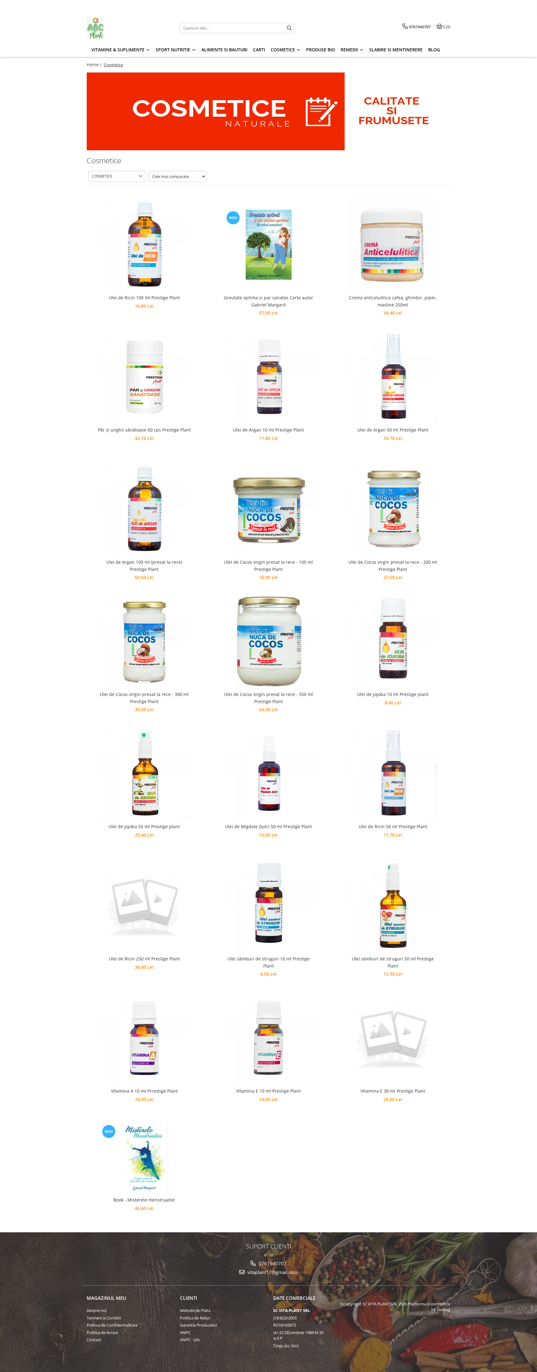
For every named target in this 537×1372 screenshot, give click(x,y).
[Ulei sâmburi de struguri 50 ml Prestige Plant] (392, 905)
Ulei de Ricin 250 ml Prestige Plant (144, 959)
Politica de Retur (195, 1318)
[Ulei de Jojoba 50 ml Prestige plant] (144, 773)
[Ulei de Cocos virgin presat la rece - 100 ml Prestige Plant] (268, 509)
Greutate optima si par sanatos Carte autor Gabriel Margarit (268, 301)
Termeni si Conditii (104, 1318)
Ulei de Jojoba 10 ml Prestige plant (393, 694)
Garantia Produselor (198, 1325)
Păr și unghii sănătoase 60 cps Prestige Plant (144, 430)
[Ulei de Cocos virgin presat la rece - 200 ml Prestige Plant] (392, 509)
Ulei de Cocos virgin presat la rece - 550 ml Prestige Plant (268, 697)
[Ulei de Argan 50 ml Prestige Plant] (392, 376)
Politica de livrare (102, 1332)
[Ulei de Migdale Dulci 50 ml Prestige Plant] (268, 773)
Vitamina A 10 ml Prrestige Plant (144, 1091)
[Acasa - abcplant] (125, 28)
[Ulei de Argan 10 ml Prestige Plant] (268, 376)
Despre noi (97, 1310)
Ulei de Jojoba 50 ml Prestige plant (144, 826)
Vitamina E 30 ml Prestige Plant (392, 1091)
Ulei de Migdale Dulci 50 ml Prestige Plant (268, 826)
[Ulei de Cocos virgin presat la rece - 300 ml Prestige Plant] (144, 641)
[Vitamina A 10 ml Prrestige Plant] (144, 1038)
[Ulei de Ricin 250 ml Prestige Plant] (144, 905)
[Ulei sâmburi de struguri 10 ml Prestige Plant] (268, 905)
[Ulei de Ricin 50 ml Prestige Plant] (392, 773)
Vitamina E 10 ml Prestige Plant (268, 1091)
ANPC (185, 1332)
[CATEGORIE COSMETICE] (268, 111)
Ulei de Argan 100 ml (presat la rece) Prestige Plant (144, 565)
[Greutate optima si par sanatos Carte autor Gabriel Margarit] (268, 245)
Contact (94, 1339)
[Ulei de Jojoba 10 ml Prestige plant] (392, 641)
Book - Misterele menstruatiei (144, 1200)
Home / (95, 65)
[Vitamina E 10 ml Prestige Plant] (268, 1038)
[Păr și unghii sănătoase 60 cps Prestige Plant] (144, 376)
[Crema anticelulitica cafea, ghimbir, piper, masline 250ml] (392, 244)
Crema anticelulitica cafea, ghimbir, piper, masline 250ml (393, 301)
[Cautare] (289, 28)
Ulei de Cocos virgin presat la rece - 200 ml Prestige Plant (392, 565)
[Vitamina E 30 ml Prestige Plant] (392, 1038)
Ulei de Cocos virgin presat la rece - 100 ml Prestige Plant (268, 565)
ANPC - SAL (190, 1339)
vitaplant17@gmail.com (272, 1272)
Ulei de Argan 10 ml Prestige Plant (268, 430)
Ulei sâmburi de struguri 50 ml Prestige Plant (393, 962)
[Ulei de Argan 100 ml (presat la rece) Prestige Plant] (144, 509)
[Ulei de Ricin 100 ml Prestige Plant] (144, 244)
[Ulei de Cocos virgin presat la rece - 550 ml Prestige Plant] (268, 641)
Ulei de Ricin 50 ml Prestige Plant (393, 826)
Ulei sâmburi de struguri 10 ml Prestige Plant (268, 962)
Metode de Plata (195, 1310)
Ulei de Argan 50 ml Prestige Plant (392, 430)
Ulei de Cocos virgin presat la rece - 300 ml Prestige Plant (144, 697)
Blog (434, 50)
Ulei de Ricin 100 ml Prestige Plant (144, 298)
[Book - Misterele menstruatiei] (144, 1158)
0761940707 (272, 1263)
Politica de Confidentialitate (112, 1325)
